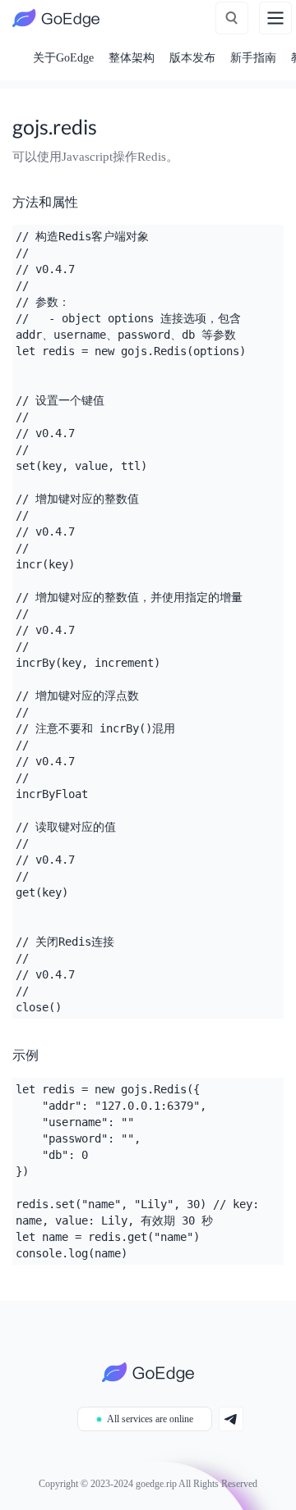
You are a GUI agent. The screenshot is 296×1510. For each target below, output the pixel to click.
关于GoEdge (63, 58)
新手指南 (253, 58)
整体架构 (132, 58)
